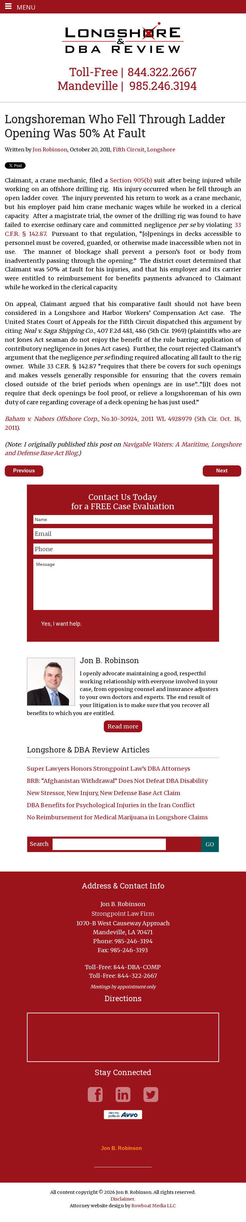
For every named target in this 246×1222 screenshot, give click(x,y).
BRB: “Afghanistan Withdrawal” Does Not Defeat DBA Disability (117, 780)
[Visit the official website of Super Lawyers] (118, 1164)
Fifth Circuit (128, 149)
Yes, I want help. (61, 623)
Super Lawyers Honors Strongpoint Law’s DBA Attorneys (108, 768)
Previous (24, 470)
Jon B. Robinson (121, 1148)
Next (221, 470)
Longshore (161, 149)
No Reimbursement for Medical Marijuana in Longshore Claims (117, 817)
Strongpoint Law (123, 38)
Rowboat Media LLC (153, 1206)
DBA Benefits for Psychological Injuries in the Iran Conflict (111, 805)
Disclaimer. (123, 1199)
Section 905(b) (131, 180)
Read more (123, 726)
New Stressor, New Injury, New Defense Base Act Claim (103, 793)
